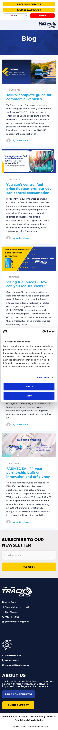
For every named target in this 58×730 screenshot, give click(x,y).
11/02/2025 (13, 463)
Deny (29, 395)
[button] (15, 15)
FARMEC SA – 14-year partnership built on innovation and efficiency (28, 473)
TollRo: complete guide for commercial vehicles (29, 97)
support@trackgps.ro (17, 665)
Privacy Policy (37, 716)
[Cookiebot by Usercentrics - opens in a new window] (42, 332)
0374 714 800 (12, 660)
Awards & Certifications (15, 716)
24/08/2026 (14, 90)
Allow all (29, 386)
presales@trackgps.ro (17, 621)
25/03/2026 (14, 179)
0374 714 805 (12, 616)
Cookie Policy (36, 720)
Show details (42, 377)
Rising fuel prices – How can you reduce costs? (26, 284)
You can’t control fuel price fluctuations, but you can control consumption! (29, 189)
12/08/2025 (13, 277)
